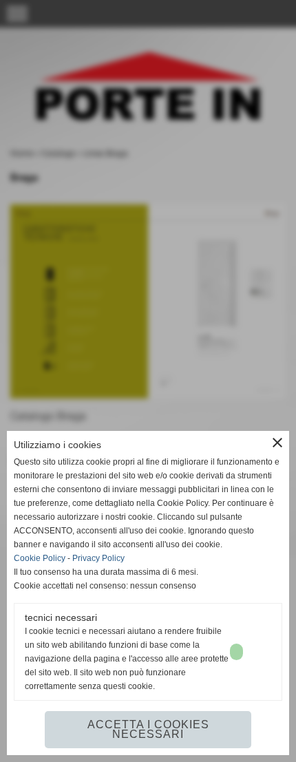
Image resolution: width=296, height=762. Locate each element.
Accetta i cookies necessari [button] (148, 729)
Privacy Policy (98, 558)
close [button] (277, 442)
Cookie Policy (39, 558)
